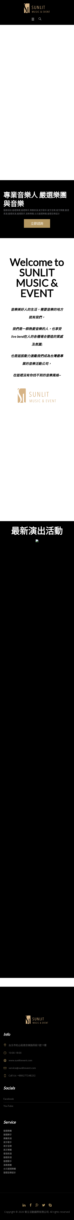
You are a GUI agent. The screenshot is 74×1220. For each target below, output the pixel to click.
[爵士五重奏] (37, 864)
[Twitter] (43, 1205)
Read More (10, 609)
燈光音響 (22, 456)
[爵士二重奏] (37, 652)
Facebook (8, 1098)
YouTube (8, 1105)
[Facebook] (30, 1205)
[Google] (37, 1205)
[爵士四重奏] (37, 793)
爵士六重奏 (10, 907)
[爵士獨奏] (37, 582)
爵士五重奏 (10, 837)
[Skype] (50, 1205)
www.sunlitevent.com (20, 1060)
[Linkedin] (24, 1205)
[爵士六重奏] (37, 935)
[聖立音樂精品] (37, 8)
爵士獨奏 (8, 555)
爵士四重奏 (10, 766)
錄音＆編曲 (22, 508)
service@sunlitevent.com (22, 1067)
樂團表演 (22, 430)
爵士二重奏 (10, 625)
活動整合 (22, 482)
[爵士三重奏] (37, 723)
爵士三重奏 (10, 696)
